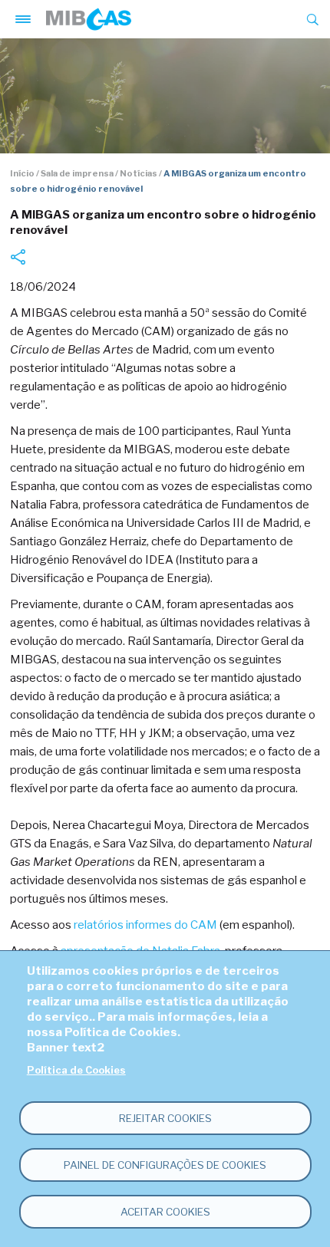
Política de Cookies (76, 1070)
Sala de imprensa (77, 173)
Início (22, 173)
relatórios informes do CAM (145, 925)
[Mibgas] (88, 19)
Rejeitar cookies (165, 1118)
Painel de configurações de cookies (165, 1165)
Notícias (138, 173)
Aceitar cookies (165, 1212)
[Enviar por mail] (17, 257)
